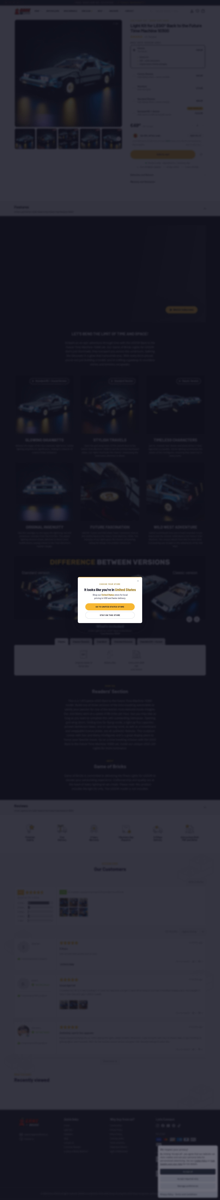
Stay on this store (110, 615)
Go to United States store (110, 607)
